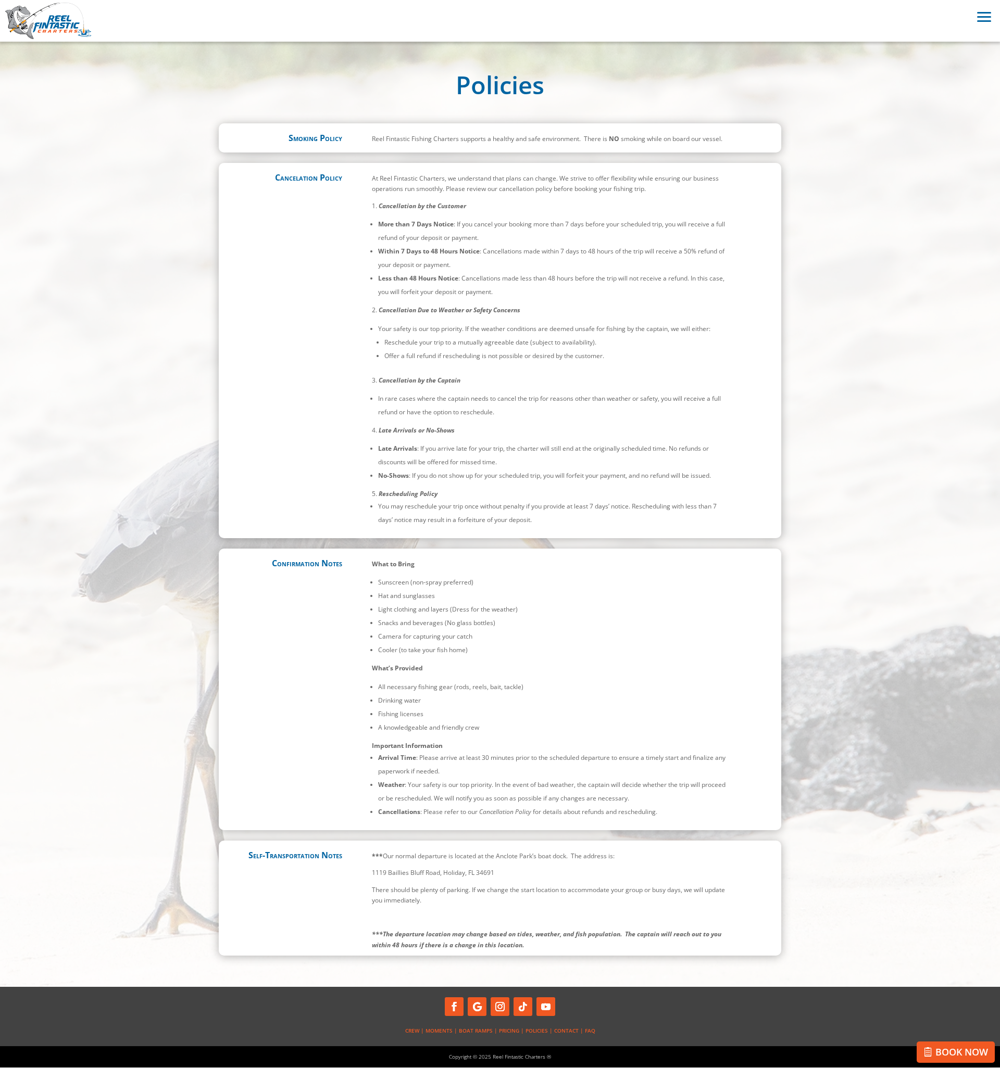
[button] (984, 15)
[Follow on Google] (477, 1006)
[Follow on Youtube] (545, 1006)
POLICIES (537, 1030)
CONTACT (566, 1030)
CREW (412, 1030)
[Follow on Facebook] (454, 1006)
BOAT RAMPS (476, 1030)
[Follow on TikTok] (523, 1006)
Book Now (961, 1052)
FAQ (590, 1030)
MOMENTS (439, 1030)
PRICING (509, 1030)
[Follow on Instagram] (500, 1006)
